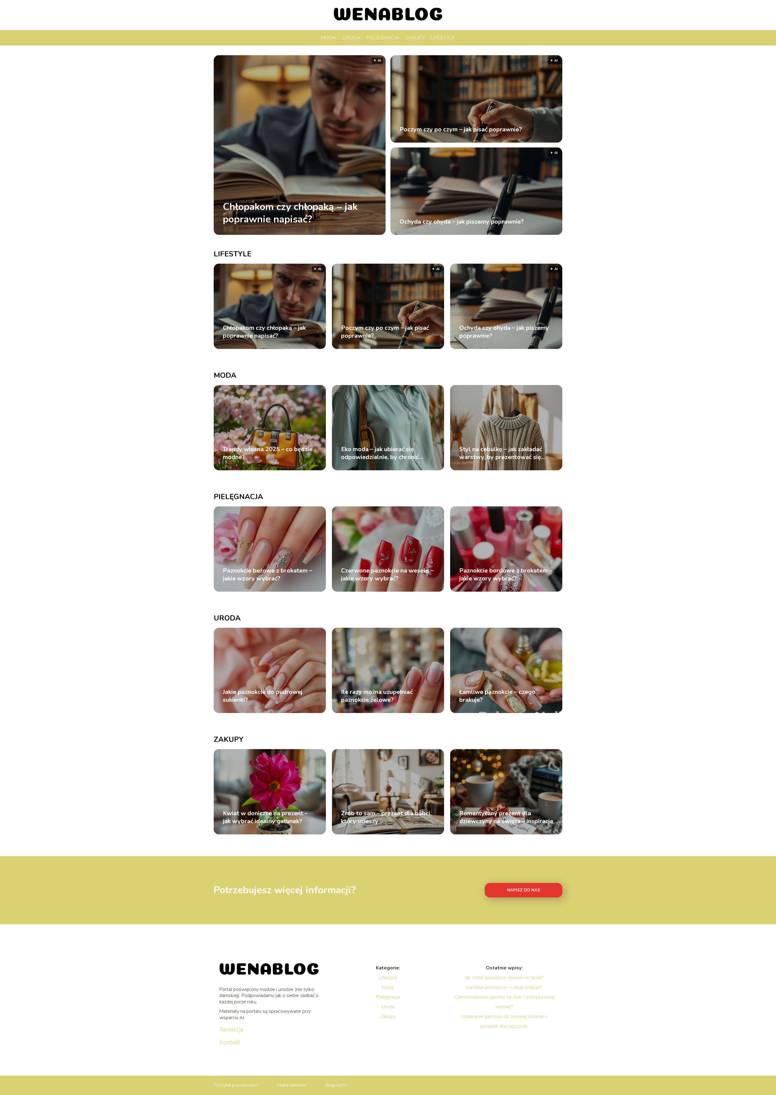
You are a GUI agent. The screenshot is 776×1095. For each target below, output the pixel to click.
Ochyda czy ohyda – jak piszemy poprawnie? (462, 222)
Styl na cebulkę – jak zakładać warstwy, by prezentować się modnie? (500, 453)
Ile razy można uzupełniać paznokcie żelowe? (377, 696)
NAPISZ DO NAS (523, 890)
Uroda (352, 37)
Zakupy (415, 37)
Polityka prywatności (236, 1085)
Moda (328, 37)
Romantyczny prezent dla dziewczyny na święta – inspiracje (506, 817)
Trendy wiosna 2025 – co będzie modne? (268, 453)
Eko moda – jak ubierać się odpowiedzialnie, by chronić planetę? (380, 453)
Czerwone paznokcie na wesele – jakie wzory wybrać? (387, 575)
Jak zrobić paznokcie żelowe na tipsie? (504, 977)
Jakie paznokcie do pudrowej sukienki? (263, 696)
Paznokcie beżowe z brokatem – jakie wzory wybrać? (267, 575)
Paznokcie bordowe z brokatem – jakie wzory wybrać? (505, 575)
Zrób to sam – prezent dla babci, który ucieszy (386, 817)
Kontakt (229, 1042)
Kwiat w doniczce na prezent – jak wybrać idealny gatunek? (265, 817)
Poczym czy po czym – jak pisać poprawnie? (461, 129)
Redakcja (231, 1030)
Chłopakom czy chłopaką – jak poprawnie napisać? (290, 212)
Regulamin (336, 1085)
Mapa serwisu (291, 1085)
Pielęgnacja (383, 37)
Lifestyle (443, 37)
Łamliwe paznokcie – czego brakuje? (497, 696)
